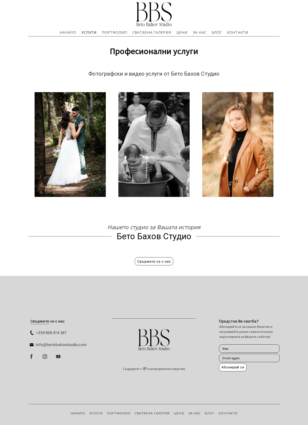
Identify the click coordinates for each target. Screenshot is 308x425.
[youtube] (58, 356)
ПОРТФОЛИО (114, 32)
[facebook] (31, 356)
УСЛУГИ (89, 32)
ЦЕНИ (182, 32)
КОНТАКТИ (237, 32)
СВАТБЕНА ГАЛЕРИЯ (151, 32)
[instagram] (45, 356)
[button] (154, 261)
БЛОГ (217, 32)
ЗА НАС (200, 32)
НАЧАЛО (68, 32)
